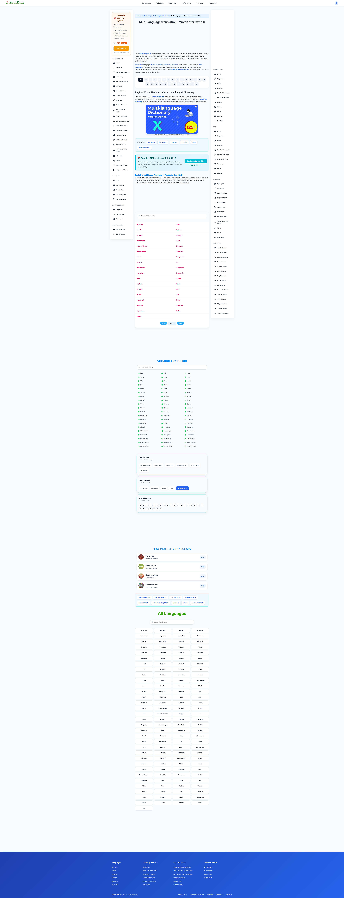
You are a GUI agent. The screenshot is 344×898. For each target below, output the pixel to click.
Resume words (178, 885)
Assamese (144, 636)
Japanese (144, 702)
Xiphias (178, 278)
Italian (200, 697)
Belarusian (162, 641)
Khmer (144, 708)
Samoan (144, 758)
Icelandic (181, 691)
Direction (143, 427)
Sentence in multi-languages (182, 874)
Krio (144, 713)
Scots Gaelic (181, 758)
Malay (162, 730)
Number (166, 396)
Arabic (181, 630)
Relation (189, 423)
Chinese (181, 652)
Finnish (181, 669)
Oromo (200, 741)
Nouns (219, 233)
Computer (143, 415)
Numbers (220, 121)
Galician (162, 675)
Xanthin (139, 235)
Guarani (162, 680)
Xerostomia (180, 273)
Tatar (200, 780)
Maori (144, 736)
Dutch (144, 663)
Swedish (144, 780)
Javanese (163, 702)
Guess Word (195, 465)
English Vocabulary (122, 81)
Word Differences (121, 126)
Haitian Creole (200, 680)
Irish (181, 697)
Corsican (200, 652)
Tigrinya (181, 786)
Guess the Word (121, 95)
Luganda (144, 725)
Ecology (166, 412)
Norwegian (162, 741)
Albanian (144, 630)
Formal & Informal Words (222, 222)
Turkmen (162, 791)
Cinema (166, 404)
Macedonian (181, 725)
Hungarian (162, 691)
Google (189, 404)
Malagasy (144, 730)
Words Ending (120, 234)
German (200, 675)
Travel (142, 404)
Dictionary (200, 3)
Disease (143, 408)
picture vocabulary (182, 69)
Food (188, 377)
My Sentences (221, 280)
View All (115, 885)
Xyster (178, 311)
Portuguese (200, 747)
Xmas (178, 284)
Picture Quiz (120, 190)
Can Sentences (222, 252)
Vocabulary (173, 3)
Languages (146, 3)
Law (188, 373)
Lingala (181, 719)
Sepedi (200, 758)
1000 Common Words (121, 111)
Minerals (166, 415)
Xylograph (140, 300)
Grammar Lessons (149, 878)
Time (165, 377)
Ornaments (190, 431)
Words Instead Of (121, 140)
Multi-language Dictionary (161, 15)
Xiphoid (139, 284)
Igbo (200, 691)
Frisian (144, 675)
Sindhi (200, 764)
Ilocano (144, 697)
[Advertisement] (172, 38)
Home (118, 63)
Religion (143, 419)
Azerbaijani (181, 636)
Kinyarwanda (163, 708)
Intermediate (120, 214)
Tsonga (200, 786)
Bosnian (144, 647)
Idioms (118, 160)
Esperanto (181, 663)
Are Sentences (222, 248)
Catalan (200, 647)
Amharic (162, 630)
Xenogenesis (141, 251)
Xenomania (179, 251)
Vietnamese (200, 797)
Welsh (144, 802)
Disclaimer (210, 894)
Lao (200, 713)
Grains (189, 400)
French (200, 669)
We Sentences (221, 299)
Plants (142, 396)
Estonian (200, 663)
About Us (229, 894)
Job (165, 373)
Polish (181, 747)
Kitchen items (168, 446)
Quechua (162, 752)
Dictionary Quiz (121, 194)
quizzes (172, 69)
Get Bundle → (121, 48)
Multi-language (146, 15)
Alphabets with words (150, 871)
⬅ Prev (163, 323)
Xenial (178, 224)
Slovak (163, 769)
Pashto (144, 747)
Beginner (119, 209)
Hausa (144, 686)
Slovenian (181, 769)
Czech (163, 658)
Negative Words (222, 198)
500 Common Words (122, 116)
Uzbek (181, 797)
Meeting (189, 412)
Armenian (200, 630)
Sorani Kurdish (144, 775)
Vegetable (167, 427)
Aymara (162, 636)
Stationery (143, 431)
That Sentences (222, 294)
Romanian (181, 752)
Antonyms (154, 488)
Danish (181, 658)
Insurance (190, 427)
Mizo (181, 736)
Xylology (140, 224)
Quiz (117, 180)
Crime (166, 389)
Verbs (164, 488)
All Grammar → (182, 488)
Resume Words (121, 144)
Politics (189, 415)
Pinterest (208, 878)
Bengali (181, 641)
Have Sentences (222, 257)
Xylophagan (180, 305)
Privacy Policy (182, 894)
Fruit (141, 385)
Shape (142, 389)
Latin (144, 719)
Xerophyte (140, 273)
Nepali (144, 741)
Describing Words (121, 130)
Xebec (178, 241)
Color (165, 381)
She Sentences (222, 266)
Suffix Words (221, 207)
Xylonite (140, 305)
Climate (166, 408)
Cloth (189, 385)
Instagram (208, 871)
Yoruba (200, 802)
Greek (144, 680)
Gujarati (181, 680)
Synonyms (169, 465)
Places (166, 400)
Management (168, 442)
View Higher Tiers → (196, 165)
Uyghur (162, 797)
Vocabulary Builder (149, 874)
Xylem (139, 294)
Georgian (181, 675)
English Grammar (121, 105)
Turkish (144, 791)
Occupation (167, 435)
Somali (200, 769)
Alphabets (159, 3)
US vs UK (119, 156)
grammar (174, 65)
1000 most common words (182, 867)
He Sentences (221, 262)
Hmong (144, 691)
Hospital (166, 419)
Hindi (200, 686)
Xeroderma (141, 267)
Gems (142, 377)
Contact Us (219, 894)
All (141, 80)
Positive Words (222, 193)
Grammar (213, 3)
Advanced (119, 219)
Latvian (162, 719)
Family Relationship (223, 93)
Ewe (144, 669)
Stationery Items (222, 159)
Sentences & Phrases (123, 121)
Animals (219, 88)
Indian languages (145, 54)
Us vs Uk (184, 142)
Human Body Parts (223, 97)
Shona (181, 764)
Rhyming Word (175, 597)
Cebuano (144, 652)
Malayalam (181, 730)
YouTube (209, 874)
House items (144, 446)
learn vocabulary (157, 65)
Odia (181, 741)
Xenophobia (180, 257)
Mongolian (200, 736)
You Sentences (222, 308)
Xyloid (178, 300)
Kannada (181, 702)
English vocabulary (157, 97)
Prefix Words (221, 202)
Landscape (167, 431)
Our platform (139, 65)
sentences (167, 65)
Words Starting (120, 229)
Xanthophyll (141, 241)
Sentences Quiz (121, 199)
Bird (141, 381)
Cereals (142, 412)
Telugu (144, 786)
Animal (189, 396)
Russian (200, 752)
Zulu (144, 808)
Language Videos (121, 170)
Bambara (200, 636)
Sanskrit (162, 758)
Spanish (162, 775)
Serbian (144, 764)
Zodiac (166, 392)
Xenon (139, 257)
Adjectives (220, 237)
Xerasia (139, 262)
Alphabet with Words (122, 72)
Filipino (162, 669)
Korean (200, 708)
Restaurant (190, 435)
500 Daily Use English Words (182, 871)
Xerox (139, 278)
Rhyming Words (121, 135)
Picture (166, 423)
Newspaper (167, 438)
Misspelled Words (121, 165)
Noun (171, 488)
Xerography (180, 267)
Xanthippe (179, 235)
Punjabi (144, 752)
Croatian (144, 658)
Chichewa (163, 652)
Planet (189, 389)
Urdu (144, 797)
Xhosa (163, 802)
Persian (162, 747)
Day (141, 373)
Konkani (181, 708)
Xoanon (139, 289)
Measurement (191, 442)
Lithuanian (200, 719)
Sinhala (144, 769)
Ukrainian (200, 791)
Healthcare (144, 438)
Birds (219, 83)
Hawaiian (163, 686)
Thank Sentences (222, 313)
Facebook (208, 867)
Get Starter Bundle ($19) (195, 161)
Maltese (200, 730)
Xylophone (140, 311)
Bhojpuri (200, 641)
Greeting (190, 419)
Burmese (181, 647)
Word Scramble (121, 91)
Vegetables (220, 79)
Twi (181, 791)
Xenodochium (142, 246)
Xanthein (179, 230)
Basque (144, 641)
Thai (162, 786)
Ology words (144, 442)
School (142, 400)
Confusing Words (222, 216)
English (162, 663)
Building (143, 423)
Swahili (200, 775)
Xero (177, 262)
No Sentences (221, 285)
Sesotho (162, 764)
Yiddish (181, 802)
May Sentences (222, 276)
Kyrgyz (181, 713)
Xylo (177, 294)
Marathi (162, 736)
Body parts (144, 435)
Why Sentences (222, 304)
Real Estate (190, 438)
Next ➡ (180, 323)
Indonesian (162, 697)
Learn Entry (115, 894)
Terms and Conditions (197, 894)
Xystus (139, 316)
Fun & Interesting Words (121, 150)
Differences (187, 3)
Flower (189, 392)
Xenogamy (179, 246)
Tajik (162, 780)
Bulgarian (163, 647)
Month (189, 381)
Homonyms (220, 212)
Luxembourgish (163, 725)
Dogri (200, 658)
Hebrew (181, 686)
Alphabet (119, 67)
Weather (190, 408)
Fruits (219, 74)
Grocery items (191, 446)
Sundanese (181, 775)
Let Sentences (221, 271)
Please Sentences (223, 290)
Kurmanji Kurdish (162, 713)
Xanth (139, 230)
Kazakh (200, 702)
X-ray (177, 289)
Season (142, 392)
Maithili (200, 725)
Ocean (166, 385)
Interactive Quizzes (149, 881)
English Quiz (120, 185)
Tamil (181, 780)
